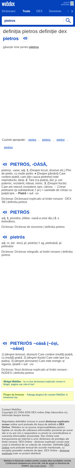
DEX (39, 11)
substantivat (25, 190)
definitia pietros (17, 202)
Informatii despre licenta (15, 415)
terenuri (20, 354)
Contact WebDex (11, 409)
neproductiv (8, 180)
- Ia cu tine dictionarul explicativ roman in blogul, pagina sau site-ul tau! (34, 383)
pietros (34, 47)
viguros (6, 364)
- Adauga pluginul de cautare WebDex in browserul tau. (35, 396)
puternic (6, 183)
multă (59, 354)
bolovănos (8, 221)
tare (39, 186)
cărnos (48, 186)
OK (51, 465)
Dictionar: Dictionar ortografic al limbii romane (30, 251)
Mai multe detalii (38, 466)
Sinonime (55, 11)
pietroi (61, 139)
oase (16, 170)
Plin (68, 170)
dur (52, 180)
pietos (32, 139)
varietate (49, 190)
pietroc (46, 139)
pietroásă (52, 243)
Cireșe (61, 186)
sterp (21, 180)
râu (50, 218)
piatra (43, 180)
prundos (15, 218)
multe (21, 173)
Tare (31, 180)
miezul (17, 186)
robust (30, 183)
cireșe (64, 190)
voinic (39, 183)
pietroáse (7, 246)
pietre (9, 173)
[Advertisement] (37, 90)
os (37, 193)
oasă (35, 218)
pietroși (6, 170)
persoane (31, 360)
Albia (26, 218)
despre (10, 354)
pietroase (7, 190)
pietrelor (46, 176)
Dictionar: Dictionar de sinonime (22, 226)
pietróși (32, 243)
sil (13, 243)
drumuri (54, 170)
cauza (36, 176)
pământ (53, 173)
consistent (29, 186)
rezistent (18, 183)
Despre (35, 170)
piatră (15, 176)
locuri (44, 170)
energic (57, 360)
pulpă (5, 193)
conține (6, 176)
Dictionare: (9, 11)
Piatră (22, 193)
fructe (62, 183)
